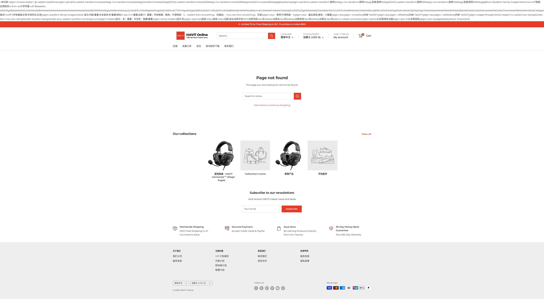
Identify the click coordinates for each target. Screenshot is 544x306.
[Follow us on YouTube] (278, 288)
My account (340, 37)
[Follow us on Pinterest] (272, 288)
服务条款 (177, 261)
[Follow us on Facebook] (256, 288)
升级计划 (219, 261)
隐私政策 (304, 261)
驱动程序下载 (212, 46)
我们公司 (177, 256)
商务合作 (262, 261)
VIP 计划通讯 (222, 256)
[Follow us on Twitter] (262, 288)
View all (367, 134)
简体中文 (178, 283)
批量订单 (186, 46)
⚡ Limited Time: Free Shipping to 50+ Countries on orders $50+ (272, 24)
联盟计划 (219, 270)
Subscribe (292, 209)
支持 (198, 46)
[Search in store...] (297, 96)
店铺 (175, 46)
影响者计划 (221, 265)
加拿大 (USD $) (199, 283)
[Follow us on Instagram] (267, 288)
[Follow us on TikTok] (283, 288)
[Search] (271, 36)
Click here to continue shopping (272, 105)
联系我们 (228, 46)
